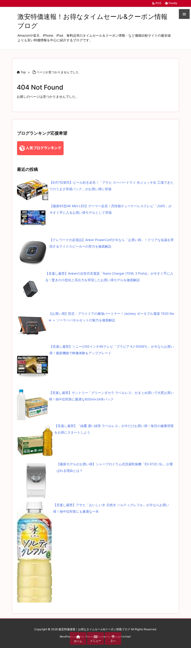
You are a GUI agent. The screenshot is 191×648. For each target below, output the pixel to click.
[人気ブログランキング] (40, 148)
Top (23, 72)
